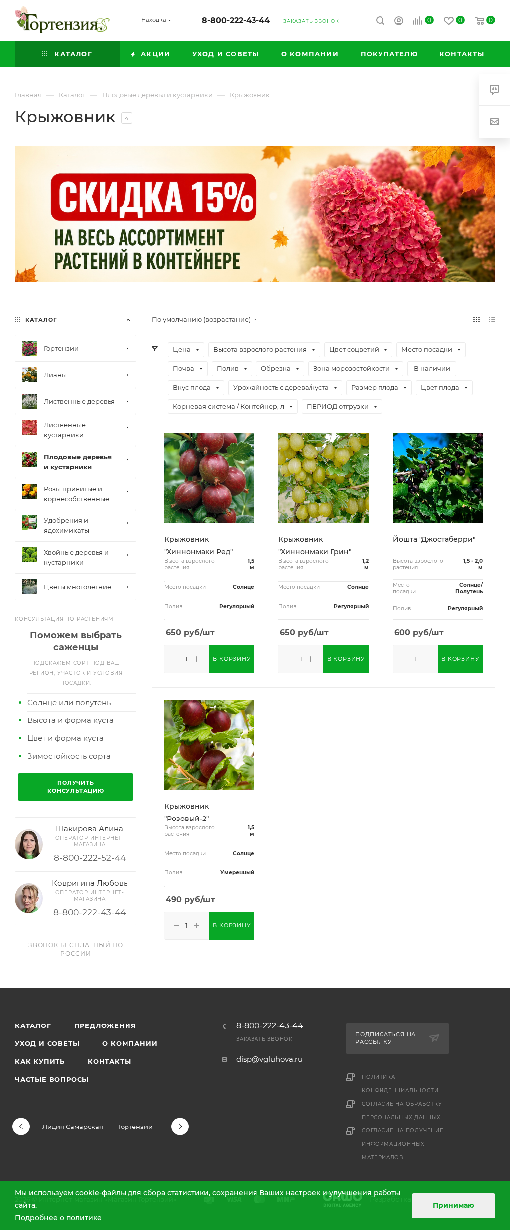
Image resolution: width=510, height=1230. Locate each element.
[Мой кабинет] (398, 22)
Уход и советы (47, 1043)
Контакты (109, 1061)
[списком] (492, 319)
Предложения (105, 1025)
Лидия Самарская (72, 1126)
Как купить (40, 1061)
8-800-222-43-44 (236, 20)
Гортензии (135, 1126)
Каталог (33, 1025)
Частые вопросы (52, 1079)
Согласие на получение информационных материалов (403, 1144)
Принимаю (453, 1205)
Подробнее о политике (58, 1217)
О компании (129, 1043)
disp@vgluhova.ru (269, 1059)
